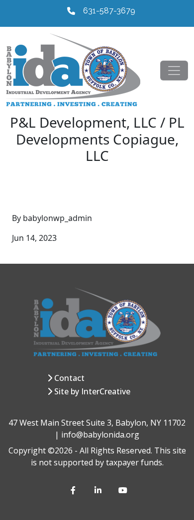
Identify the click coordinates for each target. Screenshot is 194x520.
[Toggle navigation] (174, 70)
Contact (69, 377)
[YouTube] (122, 490)
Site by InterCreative (92, 391)
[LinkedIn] (98, 490)
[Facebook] (75, 490)
